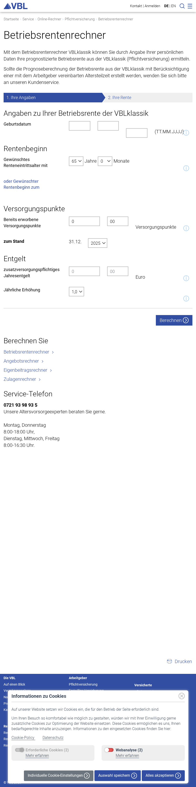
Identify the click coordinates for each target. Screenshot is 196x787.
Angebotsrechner (22, 361)
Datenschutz (53, 737)
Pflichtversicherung (80, 19)
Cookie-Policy (23, 737)
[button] (179, 661)
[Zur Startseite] (15, 6)
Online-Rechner (49, 19)
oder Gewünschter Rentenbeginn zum (21, 184)
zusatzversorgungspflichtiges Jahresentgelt (32, 272)
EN (173, 6)
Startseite (11, 19)
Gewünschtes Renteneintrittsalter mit (26, 162)
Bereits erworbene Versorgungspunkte (22, 222)
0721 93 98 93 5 (20, 405)
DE (166, 6)
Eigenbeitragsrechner (26, 370)
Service (28, 19)
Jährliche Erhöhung (22, 289)
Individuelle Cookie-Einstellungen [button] (56, 775)
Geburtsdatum (17, 124)
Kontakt (136, 6)
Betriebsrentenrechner (115, 19)
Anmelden (152, 6)
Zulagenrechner (20, 379)
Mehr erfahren (37, 755)
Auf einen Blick (14, 684)
